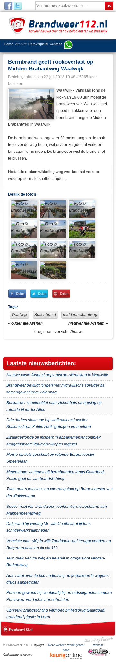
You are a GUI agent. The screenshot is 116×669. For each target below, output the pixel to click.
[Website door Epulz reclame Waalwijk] (99, 655)
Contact (56, 44)
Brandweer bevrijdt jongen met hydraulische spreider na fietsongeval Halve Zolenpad (55, 388)
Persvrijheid (38, 44)
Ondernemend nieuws (17, 654)
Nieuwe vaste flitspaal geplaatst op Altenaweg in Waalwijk (57, 375)
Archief (20, 44)
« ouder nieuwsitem (26, 323)
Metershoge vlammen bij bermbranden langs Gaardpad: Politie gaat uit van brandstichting (55, 475)
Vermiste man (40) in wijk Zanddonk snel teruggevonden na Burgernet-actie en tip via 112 (58, 544)
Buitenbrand (45, 314)
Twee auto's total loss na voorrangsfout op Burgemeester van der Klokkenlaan (59, 492)
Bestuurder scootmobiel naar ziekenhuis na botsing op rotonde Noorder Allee (54, 406)
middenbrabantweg (80, 314)
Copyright (37, 645)
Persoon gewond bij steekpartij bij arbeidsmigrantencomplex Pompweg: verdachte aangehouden (59, 596)
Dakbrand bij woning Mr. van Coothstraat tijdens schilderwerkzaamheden (48, 527)
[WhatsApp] (68, 45)
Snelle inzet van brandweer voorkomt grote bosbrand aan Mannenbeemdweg (56, 510)
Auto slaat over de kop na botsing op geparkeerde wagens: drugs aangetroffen (58, 579)
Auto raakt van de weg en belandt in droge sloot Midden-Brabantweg (55, 561)
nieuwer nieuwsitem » (88, 323)
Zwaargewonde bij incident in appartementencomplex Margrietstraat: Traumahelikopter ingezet (53, 440)
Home (8, 44)
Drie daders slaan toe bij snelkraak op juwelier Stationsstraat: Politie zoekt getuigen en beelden (48, 423)
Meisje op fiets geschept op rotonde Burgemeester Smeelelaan (50, 458)
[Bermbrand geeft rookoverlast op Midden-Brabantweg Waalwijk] (30, 104)
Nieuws (76, 331)
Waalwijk (19, 314)
